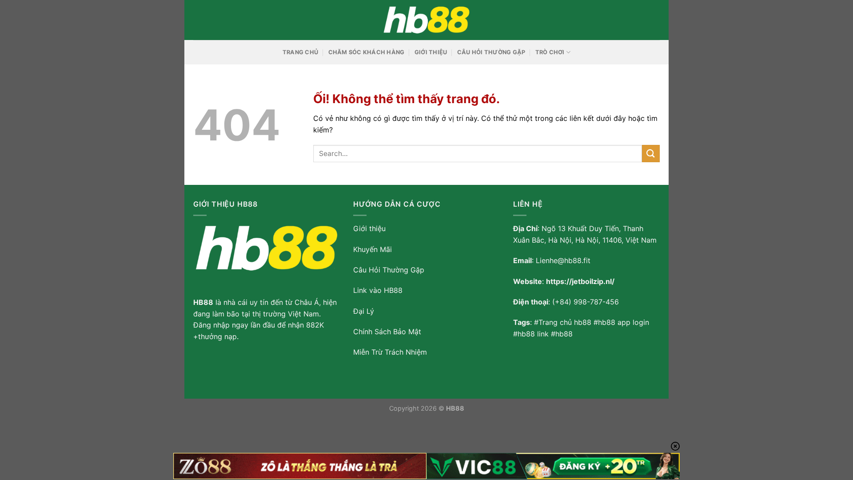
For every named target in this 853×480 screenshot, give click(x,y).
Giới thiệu (369, 228)
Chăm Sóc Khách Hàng (366, 52)
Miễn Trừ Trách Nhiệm (390, 352)
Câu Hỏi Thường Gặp (491, 52)
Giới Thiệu (431, 52)
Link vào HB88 (378, 290)
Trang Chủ (300, 52)
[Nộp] (651, 153)
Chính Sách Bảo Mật (387, 331)
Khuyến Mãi (372, 249)
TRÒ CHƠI (550, 52)
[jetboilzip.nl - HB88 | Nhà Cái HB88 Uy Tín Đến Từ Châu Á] (426, 20)
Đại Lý (363, 311)
